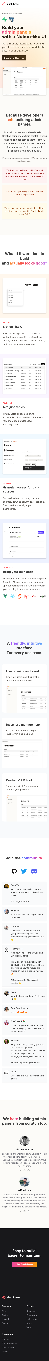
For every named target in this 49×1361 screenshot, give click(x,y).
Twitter (5, 1315)
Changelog (32, 1315)
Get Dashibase (24, 1264)
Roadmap (31, 1311)
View (29, 1327)
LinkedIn (6, 1319)
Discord (5, 1339)
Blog (4, 1311)
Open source (8, 1347)
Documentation (9, 1343)
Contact (5, 1323)
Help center (32, 1319)
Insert (29, 1323)
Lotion (5, 1351)
